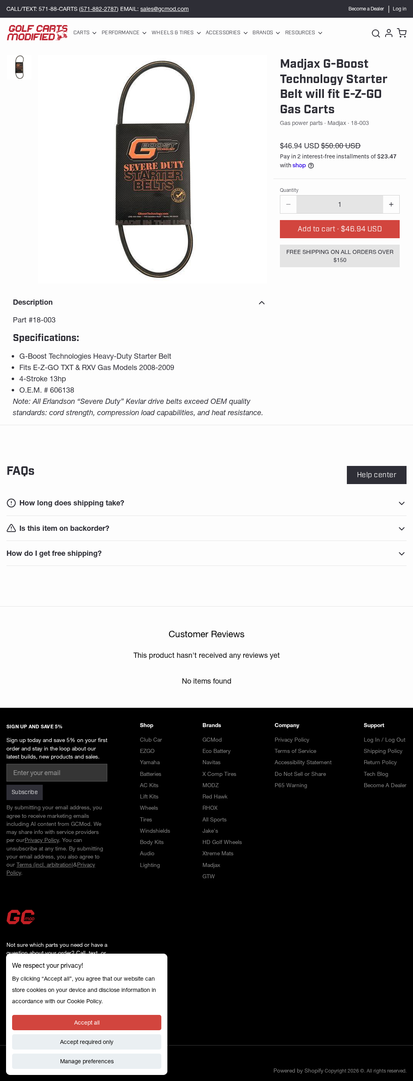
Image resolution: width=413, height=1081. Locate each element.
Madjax (211, 865)
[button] (340, 229)
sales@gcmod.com (164, 8)
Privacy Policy (292, 739)
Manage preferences (87, 1061)
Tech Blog (376, 774)
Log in (400, 9)
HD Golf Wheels (222, 842)
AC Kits (149, 785)
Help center (376, 474)
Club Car (151, 739)
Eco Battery (216, 751)
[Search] (376, 33)
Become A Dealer (385, 785)
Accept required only (86, 1042)
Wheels (149, 808)
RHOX (209, 808)
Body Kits (152, 842)
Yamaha (150, 762)
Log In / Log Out (384, 739)
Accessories (223, 32)
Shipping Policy (383, 751)
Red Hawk (214, 796)
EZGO (147, 751)
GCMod (212, 739)
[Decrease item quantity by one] (288, 204)
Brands (262, 32)
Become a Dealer (366, 9)
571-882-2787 (99, 8)
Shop (146, 725)
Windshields (155, 830)
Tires (146, 819)
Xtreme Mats (218, 853)
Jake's (210, 830)
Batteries (150, 774)
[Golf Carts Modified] (37, 33)
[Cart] (401, 33)
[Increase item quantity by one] (391, 204)
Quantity (289, 190)
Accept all (87, 1022)
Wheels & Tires (173, 32)
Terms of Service (295, 751)
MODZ (210, 785)
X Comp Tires (219, 774)
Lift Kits (149, 796)
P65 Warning (291, 785)
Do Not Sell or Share (300, 774)
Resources (300, 32)
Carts (81, 32)
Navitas (211, 762)
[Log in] (388, 33)
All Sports (214, 819)
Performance (121, 32)
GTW (208, 876)
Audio (147, 853)
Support (374, 725)
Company (287, 725)
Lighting (150, 865)
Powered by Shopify (298, 1070)
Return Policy (380, 762)
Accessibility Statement (303, 762)
